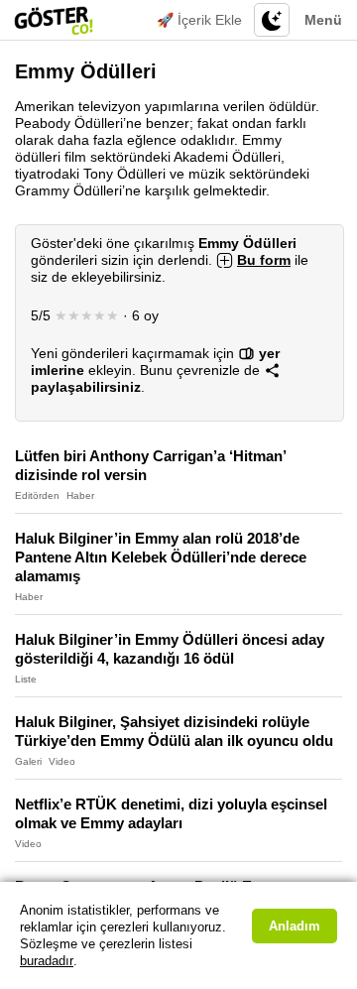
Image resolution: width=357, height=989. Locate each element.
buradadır (46, 960)
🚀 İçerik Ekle (199, 20)
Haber (80, 495)
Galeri (28, 761)
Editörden (37, 495)
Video (62, 761)
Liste (26, 679)
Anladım (294, 926)
